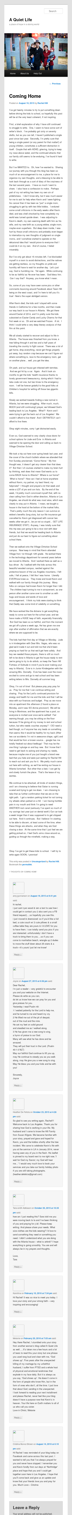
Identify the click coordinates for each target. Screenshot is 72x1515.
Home (13, 73)
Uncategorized (39, 861)
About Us (24, 73)
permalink (27, 864)
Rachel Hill (43, 103)
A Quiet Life (20, 19)
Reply (18, 954)
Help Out (38, 73)
